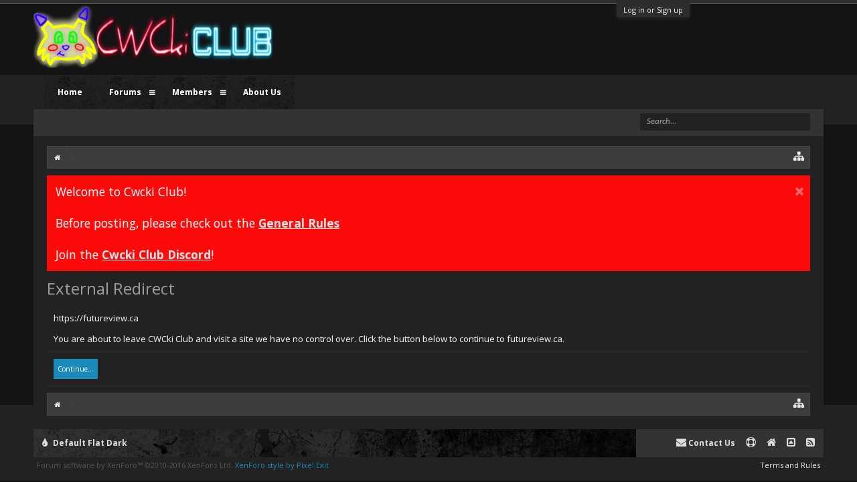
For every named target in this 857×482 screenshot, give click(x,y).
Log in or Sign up (653, 10)
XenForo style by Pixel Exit (282, 465)
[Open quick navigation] (799, 155)
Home (70, 92)
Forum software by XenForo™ (135, 465)
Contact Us (710, 443)
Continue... (76, 369)
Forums (125, 92)
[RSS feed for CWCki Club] (810, 443)
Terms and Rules (790, 465)
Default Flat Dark (89, 443)
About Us (262, 92)
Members (192, 92)
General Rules (298, 223)
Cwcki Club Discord (156, 254)
